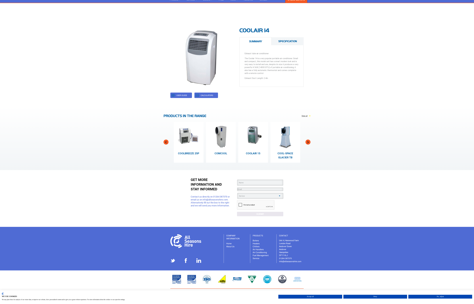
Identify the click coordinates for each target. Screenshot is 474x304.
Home (229, 243)
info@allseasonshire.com (215, 199)
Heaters (256, 243)
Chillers (256, 246)
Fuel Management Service (260, 257)
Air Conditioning (260, 252)
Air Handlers (258, 249)
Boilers (256, 240)
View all (304, 116)
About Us (230, 246)
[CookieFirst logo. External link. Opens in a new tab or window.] (3, 294)
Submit (260, 214)
